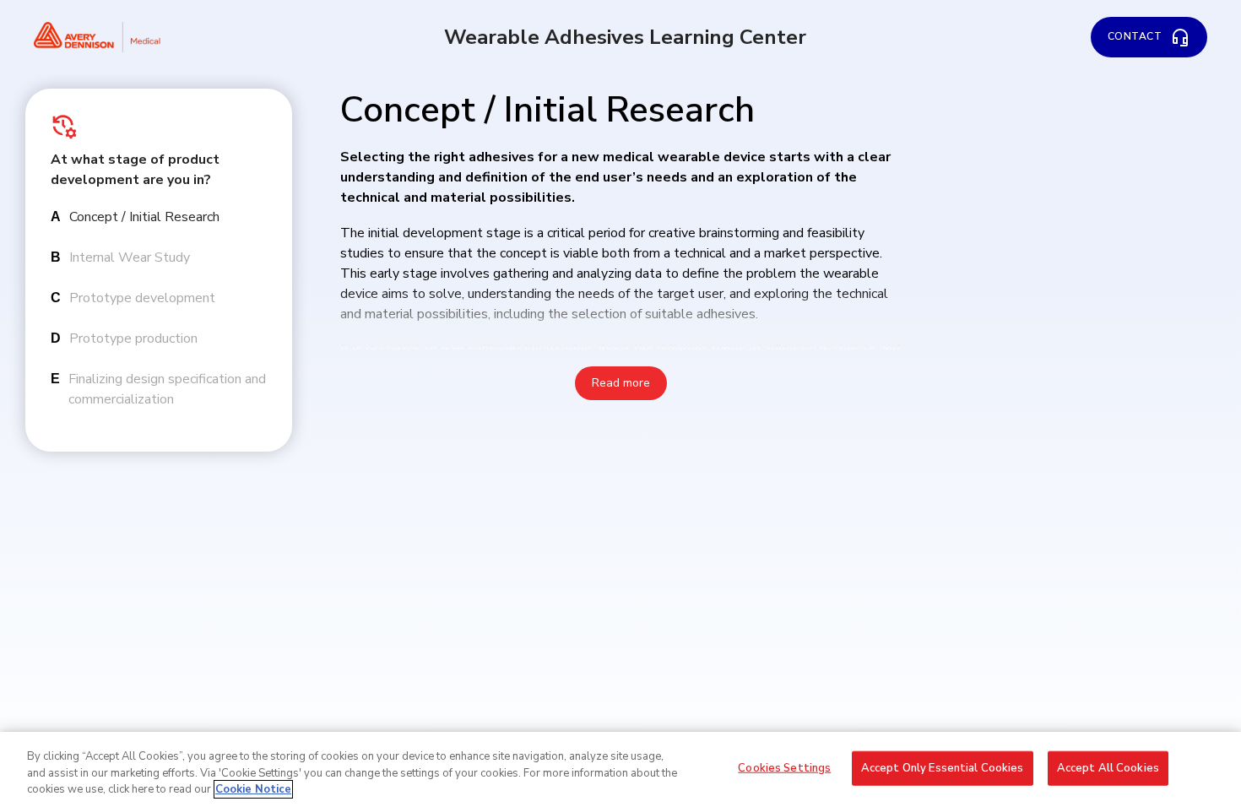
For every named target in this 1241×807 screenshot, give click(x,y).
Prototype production (133, 338)
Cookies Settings (784, 767)
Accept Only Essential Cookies (942, 767)
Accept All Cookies (1108, 767)
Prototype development (142, 298)
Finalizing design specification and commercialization (167, 389)
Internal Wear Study (129, 257)
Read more (621, 383)
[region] (620, 769)
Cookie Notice (253, 789)
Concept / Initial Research (144, 217)
